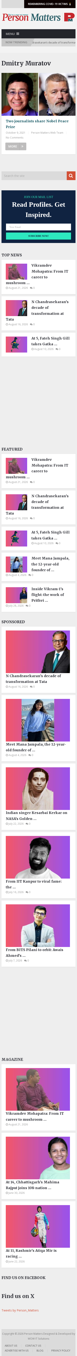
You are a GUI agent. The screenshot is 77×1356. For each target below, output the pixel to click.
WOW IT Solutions (38, 1338)
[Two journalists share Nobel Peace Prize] (38, 94)
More (12, 146)
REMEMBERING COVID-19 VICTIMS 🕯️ (50, 4)
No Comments (14, 137)
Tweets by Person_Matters (20, 1310)
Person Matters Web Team (47, 132)
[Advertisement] (38, 403)
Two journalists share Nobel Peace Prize (37, 124)
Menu (10, 34)
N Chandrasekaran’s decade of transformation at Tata (37, 310)
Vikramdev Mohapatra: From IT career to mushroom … (37, 274)
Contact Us (33, 1345)
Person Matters (33, 1334)
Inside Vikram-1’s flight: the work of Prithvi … (47, 595)
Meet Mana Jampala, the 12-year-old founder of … (50, 564)
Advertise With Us (17, 1350)
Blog (40, 1350)
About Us (11, 1345)
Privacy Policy (60, 1350)
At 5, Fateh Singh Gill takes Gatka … (50, 341)
